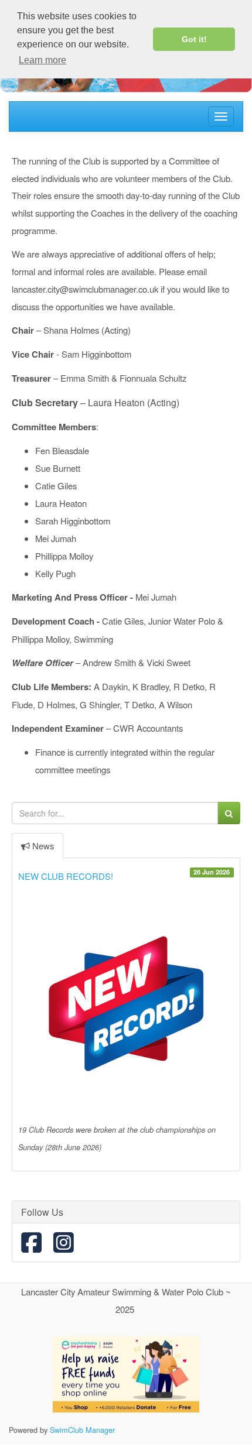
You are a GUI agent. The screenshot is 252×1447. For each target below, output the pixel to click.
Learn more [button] (42, 60)
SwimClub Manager (82, 1429)
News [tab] (43, 845)
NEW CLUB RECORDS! (65, 876)
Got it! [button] (194, 39)
